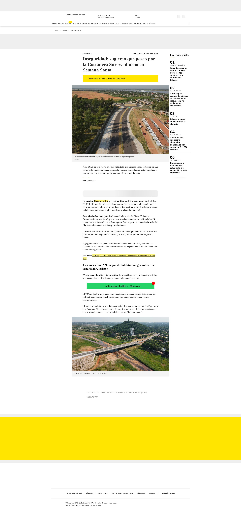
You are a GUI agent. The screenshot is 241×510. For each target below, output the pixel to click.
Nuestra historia (74, 493)
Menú (188, 16)
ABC (58, 16)
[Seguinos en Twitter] (165, 16)
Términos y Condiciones (96, 493)
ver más (136, 16)
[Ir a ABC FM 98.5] (181, 23)
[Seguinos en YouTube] (169, 16)
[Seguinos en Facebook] (162, 16)
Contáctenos (168, 493)
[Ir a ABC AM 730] (171, 23)
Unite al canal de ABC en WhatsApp (122, 286)
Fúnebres (141, 493)
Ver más (180, 72)
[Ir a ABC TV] (164, 23)
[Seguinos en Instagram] (173, 16)
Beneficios (153, 493)
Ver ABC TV (110, 16)
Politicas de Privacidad (122, 493)
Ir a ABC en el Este (74, 17)
